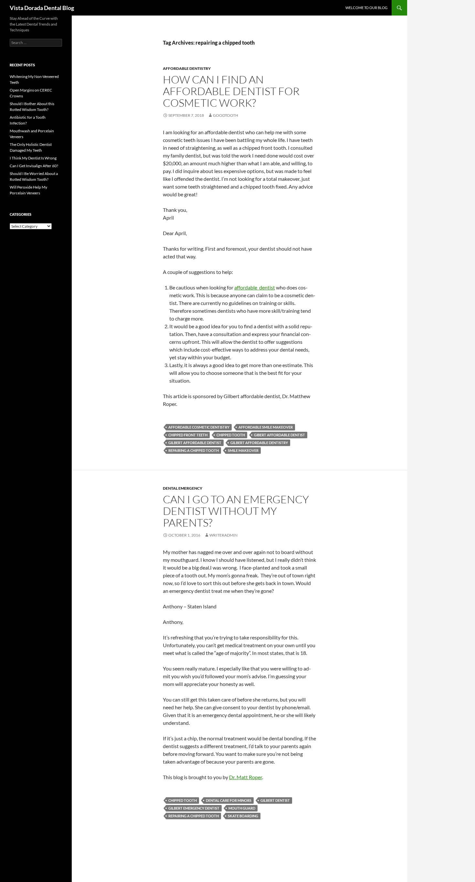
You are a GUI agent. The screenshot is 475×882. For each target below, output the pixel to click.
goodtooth (225, 115)
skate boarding (243, 816)
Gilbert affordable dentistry (259, 443)
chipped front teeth (187, 435)
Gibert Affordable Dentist (279, 435)
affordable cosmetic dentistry (198, 427)
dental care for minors (228, 800)
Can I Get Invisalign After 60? (34, 165)
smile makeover (243, 450)
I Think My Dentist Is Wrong (33, 158)
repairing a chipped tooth (193, 450)
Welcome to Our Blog (366, 7)
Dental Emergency (182, 488)
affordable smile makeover (265, 427)
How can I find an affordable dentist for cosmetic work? (231, 91)
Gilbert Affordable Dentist (194, 443)
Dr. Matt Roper (245, 777)
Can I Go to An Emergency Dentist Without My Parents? (236, 511)
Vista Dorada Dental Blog (42, 7)
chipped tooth (230, 435)
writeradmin (223, 535)
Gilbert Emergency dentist (193, 808)
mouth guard (241, 808)
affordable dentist (254, 287)
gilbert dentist (275, 800)
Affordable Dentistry (187, 68)
